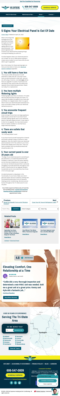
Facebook (11, 382)
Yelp (15, 382)
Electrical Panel (14, 240)
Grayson (7, 342)
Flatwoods (7, 340)
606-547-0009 (31, 6)
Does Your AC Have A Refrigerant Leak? (44, 202)
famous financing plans (19, 379)
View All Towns (15, 348)
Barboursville (8, 338)
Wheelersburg (21, 344)
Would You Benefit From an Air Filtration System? (16, 203)
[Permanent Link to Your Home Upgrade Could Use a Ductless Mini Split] (48, 223)
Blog (6, 34)
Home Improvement (7, 25)
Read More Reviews (11, 297)
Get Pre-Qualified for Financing (30, 1)
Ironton (19, 338)
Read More (7, 237)
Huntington (7, 344)
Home (3, 34)
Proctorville (20, 340)
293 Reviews (29, 257)
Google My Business (19, 382)
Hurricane (19, 336)
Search (16, 209)
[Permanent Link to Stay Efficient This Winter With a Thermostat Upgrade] (30, 223)
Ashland (6, 240)
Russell (19, 342)
